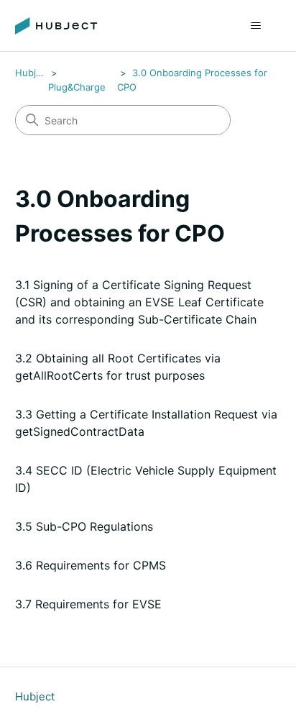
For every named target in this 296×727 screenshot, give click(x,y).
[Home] (56, 26)
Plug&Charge (77, 87)
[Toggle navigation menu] (255, 25)
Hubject (32, 72)
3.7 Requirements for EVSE (88, 604)
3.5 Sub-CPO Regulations (84, 526)
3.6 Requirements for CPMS (90, 565)
